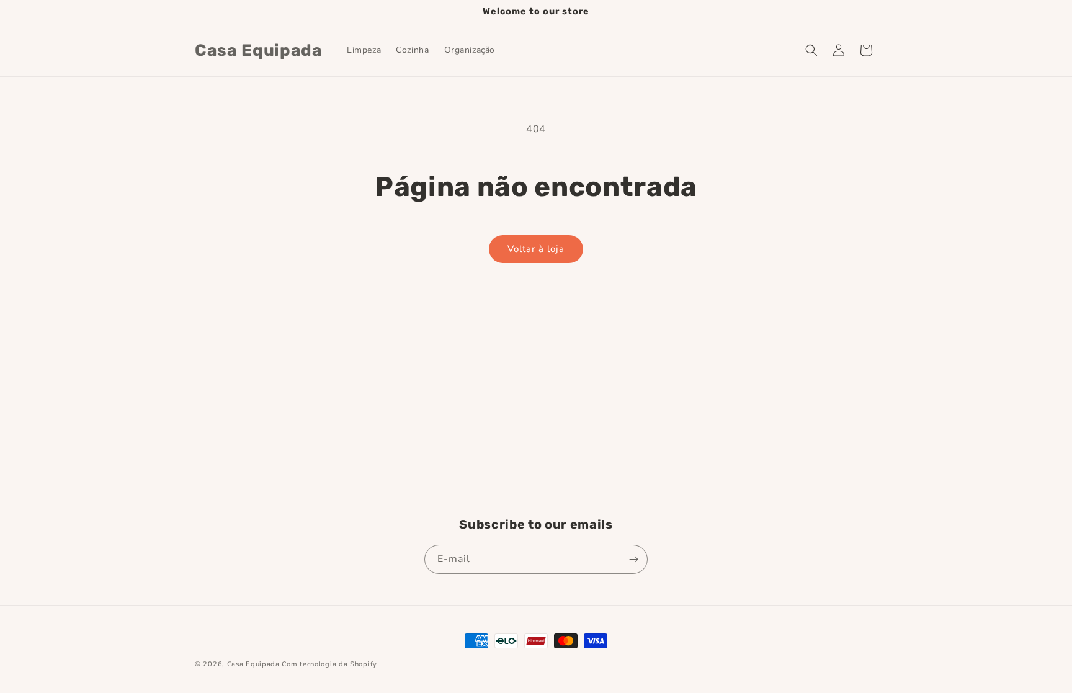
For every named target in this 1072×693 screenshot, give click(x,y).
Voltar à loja (536, 249)
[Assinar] (633, 559)
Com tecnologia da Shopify (329, 664)
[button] (811, 50)
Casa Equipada (253, 664)
